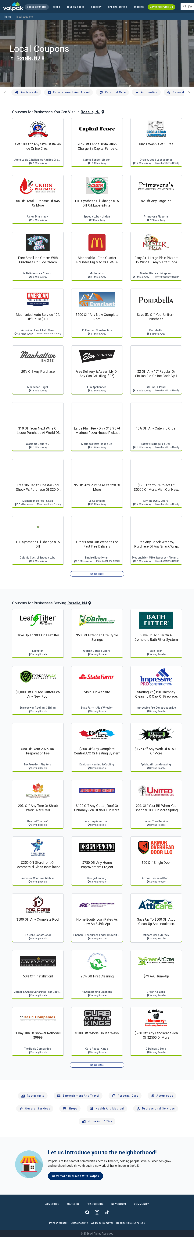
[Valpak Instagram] (97, 1212)
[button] (118, 7)
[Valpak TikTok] (106, 1212)
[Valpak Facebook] (87, 1212)
